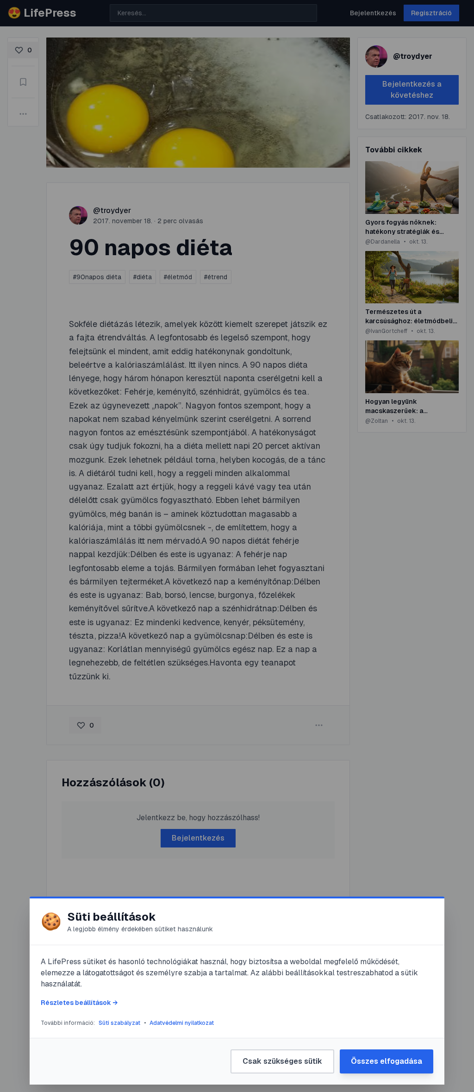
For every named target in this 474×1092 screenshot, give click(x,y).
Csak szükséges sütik (282, 1061)
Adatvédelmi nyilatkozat (182, 1023)
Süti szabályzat (119, 1023)
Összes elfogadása (386, 1061)
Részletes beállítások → (79, 1002)
